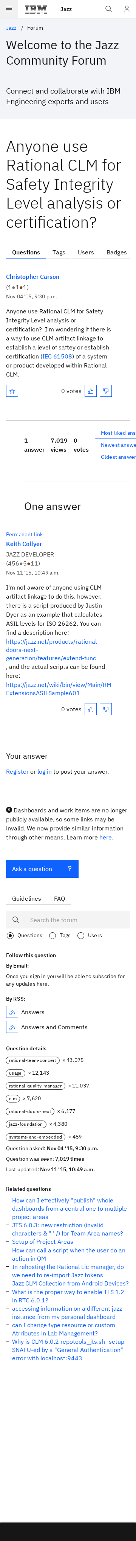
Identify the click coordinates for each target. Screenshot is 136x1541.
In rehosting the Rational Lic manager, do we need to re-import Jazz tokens (68, 1271)
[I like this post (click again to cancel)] (91, 391)
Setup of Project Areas (42, 1241)
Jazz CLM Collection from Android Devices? (70, 1283)
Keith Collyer (24, 543)
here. (106, 837)
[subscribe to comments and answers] (12, 1027)
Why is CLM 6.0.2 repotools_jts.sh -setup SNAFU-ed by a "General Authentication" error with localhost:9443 (68, 1350)
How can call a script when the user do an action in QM (68, 1254)
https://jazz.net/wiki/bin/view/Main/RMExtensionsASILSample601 (58, 689)
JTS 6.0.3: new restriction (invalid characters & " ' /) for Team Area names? (67, 1229)
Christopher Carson (32, 276)
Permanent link (24, 534)
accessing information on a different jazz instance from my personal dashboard (67, 1312)
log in (44, 771)
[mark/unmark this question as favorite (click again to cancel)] (12, 391)
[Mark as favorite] (12, 391)
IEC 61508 (57, 356)
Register (17, 771)
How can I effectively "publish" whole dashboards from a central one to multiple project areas (69, 1208)
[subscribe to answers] (12, 1012)
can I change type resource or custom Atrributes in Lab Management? (63, 1329)
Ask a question (32, 869)
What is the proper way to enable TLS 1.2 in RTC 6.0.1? (68, 1296)
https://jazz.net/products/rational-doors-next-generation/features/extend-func (52, 650)
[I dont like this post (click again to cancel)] (106, 391)
